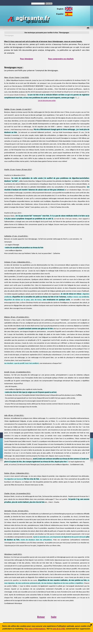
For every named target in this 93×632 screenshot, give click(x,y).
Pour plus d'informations (35, 629)
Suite (53, 616)
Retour (41, 616)
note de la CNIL (58, 629)
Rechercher (49, 3)
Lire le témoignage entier (47, 101)
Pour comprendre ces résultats (61, 59)
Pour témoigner (26, 59)
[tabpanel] (60, 9)
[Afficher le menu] (88, 27)
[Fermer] (91, 624)
